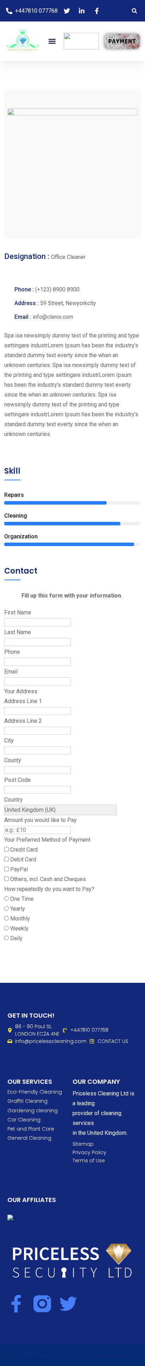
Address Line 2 (23, 720)
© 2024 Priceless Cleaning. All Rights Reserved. (72, 1355)
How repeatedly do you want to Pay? (49, 889)
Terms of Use (88, 1160)
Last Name (17, 632)
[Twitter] (68, 1304)
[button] (134, 10)
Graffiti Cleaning (27, 1101)
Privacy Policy (89, 1152)
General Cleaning (29, 1138)
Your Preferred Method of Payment (47, 839)
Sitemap (83, 1144)
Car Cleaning (23, 1120)
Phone (12, 652)
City (9, 740)
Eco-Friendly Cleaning (34, 1092)
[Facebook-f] (16, 1304)
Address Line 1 (23, 701)
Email (11, 671)
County (12, 760)
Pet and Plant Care (30, 1129)
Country (13, 799)
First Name (17, 612)
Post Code (17, 780)
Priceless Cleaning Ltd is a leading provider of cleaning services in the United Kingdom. (103, 1113)
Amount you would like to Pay (40, 820)
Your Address (20, 691)
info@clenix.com (53, 317)
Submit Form (25, 949)
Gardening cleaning (32, 1110)
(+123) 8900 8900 (57, 289)
